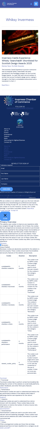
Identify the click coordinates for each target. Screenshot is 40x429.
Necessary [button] (3, 243)
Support (6, 136)
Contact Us (7, 142)
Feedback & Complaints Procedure (18, 197)
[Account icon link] (31, 4)
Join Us (6, 148)
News (6, 156)
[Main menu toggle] (36, 4)
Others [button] (2, 420)
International (8, 152)
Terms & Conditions (14, 195)
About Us (7, 146)
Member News (6, 66)
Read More (30, 208)
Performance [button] (4, 388)
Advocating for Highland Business (14, 140)
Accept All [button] (14, 210)
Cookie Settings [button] (5, 210)
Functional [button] (3, 378)
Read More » (6, 85)
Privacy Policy (4, 195)
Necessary (5, 245)
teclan (38, 197)
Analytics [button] (3, 397)
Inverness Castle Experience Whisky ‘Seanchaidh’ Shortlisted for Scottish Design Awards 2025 (20, 60)
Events (6, 133)
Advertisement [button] (5, 409)
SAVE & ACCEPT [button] (5, 428)
